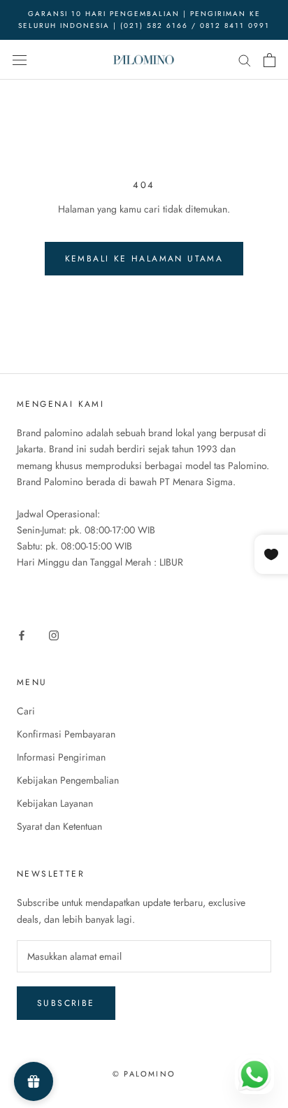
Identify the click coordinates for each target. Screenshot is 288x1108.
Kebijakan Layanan (55, 803)
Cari (26, 711)
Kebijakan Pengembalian (68, 780)
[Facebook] (22, 634)
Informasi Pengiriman (61, 757)
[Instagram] (54, 634)
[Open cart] (269, 60)
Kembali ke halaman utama (144, 258)
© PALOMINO (144, 1073)
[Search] (244, 60)
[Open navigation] (20, 60)
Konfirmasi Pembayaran (66, 734)
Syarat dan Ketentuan (59, 826)
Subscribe (66, 1003)
